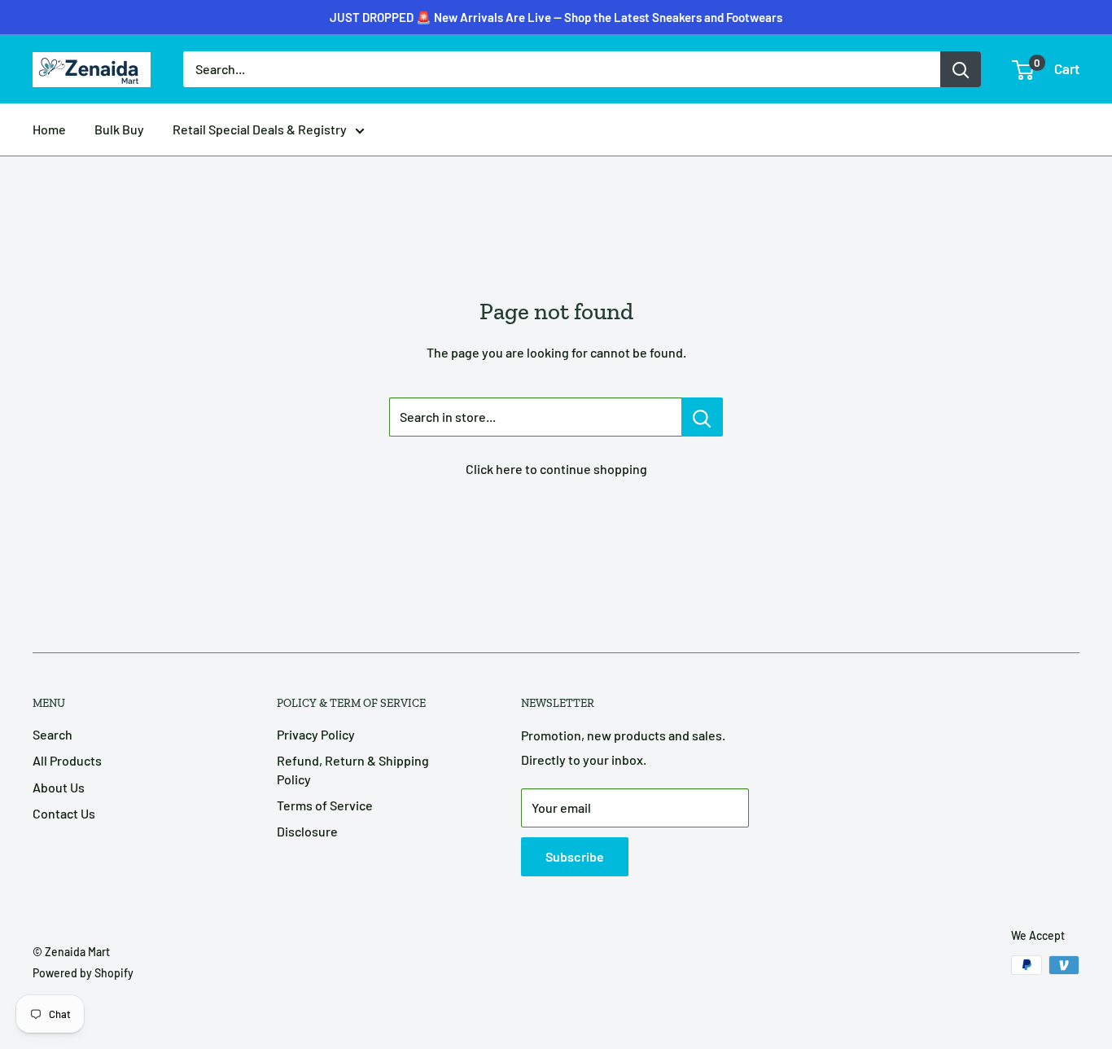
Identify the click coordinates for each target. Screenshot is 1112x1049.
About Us (59, 787)
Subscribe (574, 856)
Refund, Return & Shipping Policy (353, 769)
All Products (67, 760)
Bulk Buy (119, 129)
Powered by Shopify (83, 973)
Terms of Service (325, 805)
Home (49, 129)
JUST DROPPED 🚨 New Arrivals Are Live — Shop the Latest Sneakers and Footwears (556, 17)
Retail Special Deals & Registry (260, 129)
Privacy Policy (316, 734)
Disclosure (307, 831)
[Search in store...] (702, 417)
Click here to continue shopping (556, 468)
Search (52, 734)
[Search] (960, 69)
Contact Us (64, 813)
